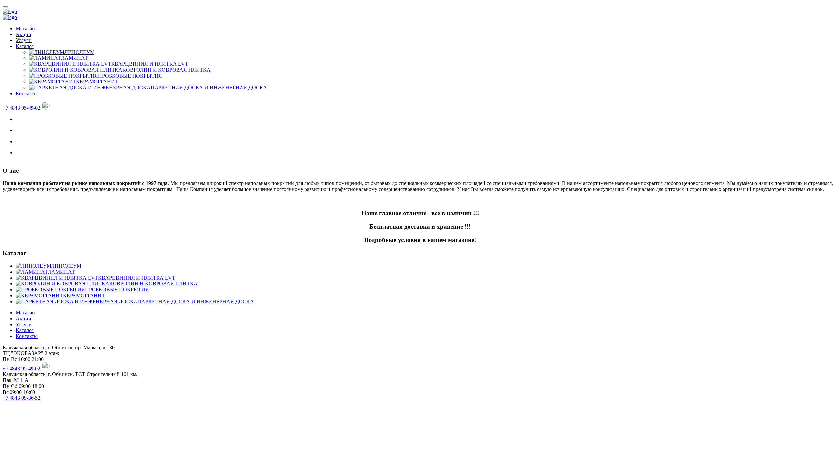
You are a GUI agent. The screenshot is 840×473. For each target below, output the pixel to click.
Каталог (25, 46)
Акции (23, 34)
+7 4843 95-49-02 (21, 108)
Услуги (24, 40)
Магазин (25, 28)
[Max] (46, 108)
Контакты (27, 93)
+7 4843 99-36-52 (21, 398)
